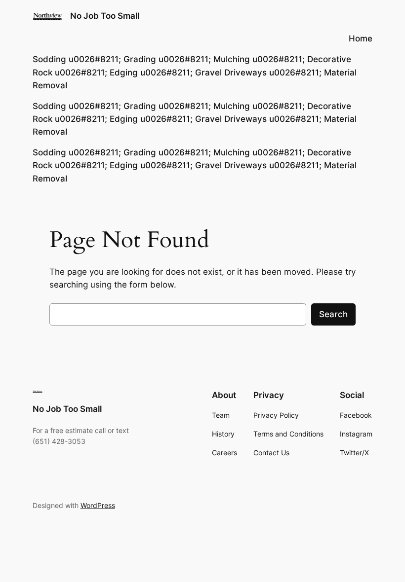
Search (333, 314)
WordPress (98, 505)
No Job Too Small (104, 16)
